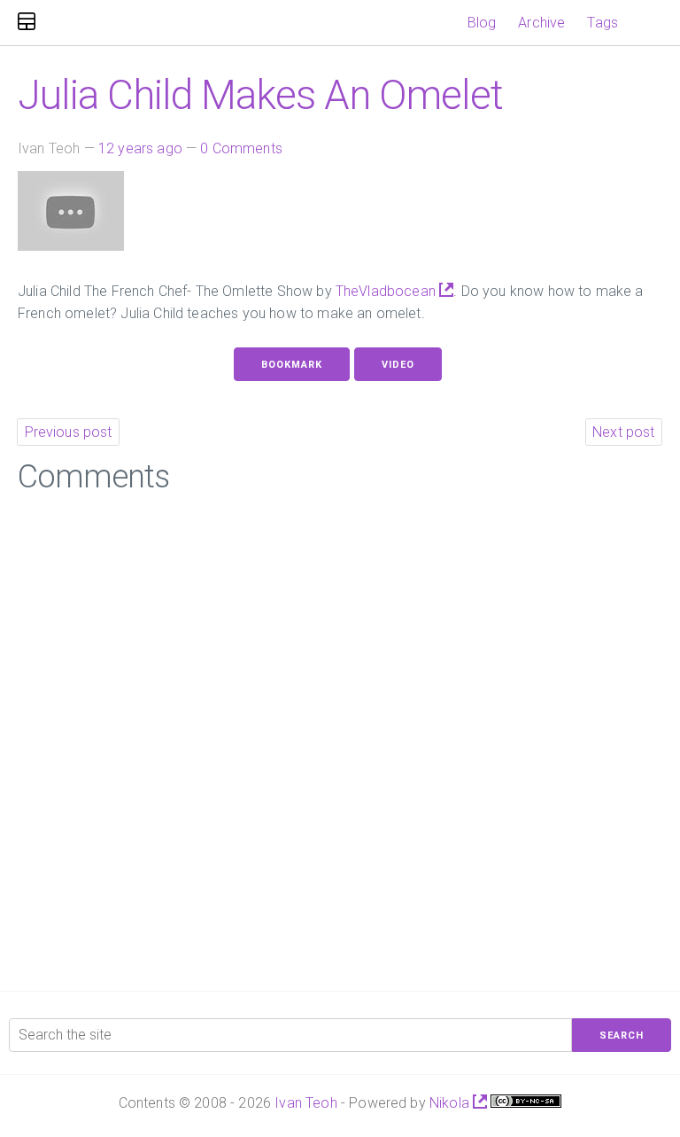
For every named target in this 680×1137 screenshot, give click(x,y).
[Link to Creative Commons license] (526, 1102)
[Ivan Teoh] (26, 22)
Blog (482, 22)
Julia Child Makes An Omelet (260, 95)
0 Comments (241, 148)
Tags (602, 22)
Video (398, 364)
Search (621, 1035)
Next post (623, 432)
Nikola (451, 1102)
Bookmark (291, 364)
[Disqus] (340, 736)
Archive (541, 22)
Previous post (68, 432)
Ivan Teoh (305, 1102)
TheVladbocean (387, 291)
